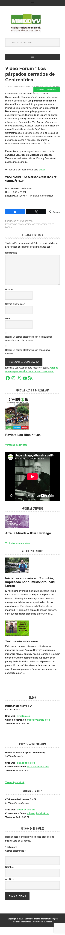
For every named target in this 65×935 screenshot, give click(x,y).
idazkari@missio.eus (38, 766)
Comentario (11, 252)
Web (7, 318)
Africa (27, 224)
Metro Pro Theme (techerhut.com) (40, 918)
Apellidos (10, 879)
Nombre (10, 289)
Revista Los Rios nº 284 (23, 434)
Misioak (32, 23)
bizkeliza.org (23, 715)
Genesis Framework (22, 921)
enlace (42, 169)
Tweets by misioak (14, 782)
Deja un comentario (46, 89)
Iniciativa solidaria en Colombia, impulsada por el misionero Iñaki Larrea (30, 582)
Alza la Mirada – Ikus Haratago (28, 533)
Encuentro (26, 221)
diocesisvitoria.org (26, 809)
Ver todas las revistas (16, 444)
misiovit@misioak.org (38, 813)
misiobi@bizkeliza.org (38, 719)
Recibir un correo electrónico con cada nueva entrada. (27, 351)
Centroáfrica (39, 224)
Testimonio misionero (21, 641)
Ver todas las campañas (17, 543)
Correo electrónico (15, 303)
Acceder (48, 921)
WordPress (38, 921)
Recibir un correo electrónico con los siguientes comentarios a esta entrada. (28, 338)
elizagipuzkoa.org (26, 762)
